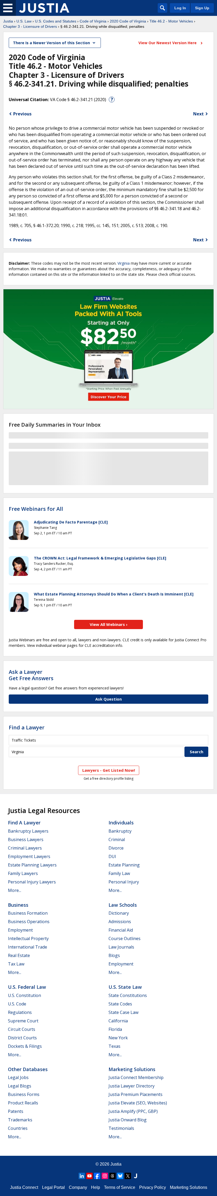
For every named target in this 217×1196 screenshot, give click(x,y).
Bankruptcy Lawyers (28, 831)
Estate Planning (124, 865)
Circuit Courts (21, 1029)
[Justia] (44, 8)
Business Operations (28, 921)
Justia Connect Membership (136, 1077)
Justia (8, 21)
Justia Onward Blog (127, 1120)
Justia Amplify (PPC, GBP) (133, 1111)
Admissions (119, 921)
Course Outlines (124, 938)
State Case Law (123, 1012)
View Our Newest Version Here (168, 42)
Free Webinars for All (36, 509)
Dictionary (118, 913)
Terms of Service (119, 1187)
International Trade (27, 947)
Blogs (114, 955)
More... (14, 890)
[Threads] (112, 1176)
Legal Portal (53, 1187)
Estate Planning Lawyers (32, 865)
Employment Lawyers (29, 856)
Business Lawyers (25, 839)
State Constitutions (127, 995)
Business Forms (23, 1094)
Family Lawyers (23, 873)
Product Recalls (23, 1103)
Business (18, 905)
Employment (20, 930)
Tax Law (16, 964)
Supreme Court (23, 1021)
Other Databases (28, 1069)
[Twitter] (128, 1176)
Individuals (121, 822)
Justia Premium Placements (135, 1094)
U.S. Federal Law (27, 987)
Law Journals (121, 947)
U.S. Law (23, 21)
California (118, 1021)
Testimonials (121, 1128)
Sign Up (202, 8)
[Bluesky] (120, 1176)
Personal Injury (123, 882)
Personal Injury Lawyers (32, 882)
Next (198, 114)
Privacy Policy (152, 1187)
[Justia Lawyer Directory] (135, 1176)
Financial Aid (120, 930)
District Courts (22, 1038)
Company (78, 1187)
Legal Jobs (18, 1077)
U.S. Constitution (24, 995)
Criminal (116, 839)
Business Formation (28, 913)
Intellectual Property (28, 938)
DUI (112, 856)
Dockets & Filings (25, 1046)
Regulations (20, 1012)
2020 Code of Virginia (128, 21)
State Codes (120, 1004)
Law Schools (122, 905)
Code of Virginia (93, 21)
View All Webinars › (109, 624)
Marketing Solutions (131, 1069)
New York (118, 1038)
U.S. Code (17, 1004)
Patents (15, 1111)
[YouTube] (89, 1176)
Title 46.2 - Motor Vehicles (171, 21)
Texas (114, 1046)
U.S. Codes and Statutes (55, 21)
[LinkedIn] (82, 1176)
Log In (180, 8)
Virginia (123, 263)
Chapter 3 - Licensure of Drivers (30, 26)
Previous (22, 114)
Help (95, 1187)
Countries (18, 1128)
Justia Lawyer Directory (131, 1086)
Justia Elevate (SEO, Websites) (137, 1103)
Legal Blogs (19, 1086)
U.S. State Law (125, 987)
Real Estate (19, 955)
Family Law (119, 873)
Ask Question (108, 699)
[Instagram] (105, 1176)
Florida (115, 1029)
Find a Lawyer (26, 727)
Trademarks (20, 1120)
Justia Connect (24, 1187)
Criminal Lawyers (25, 848)
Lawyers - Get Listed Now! (108, 770)
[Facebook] (97, 1176)
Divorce (116, 848)
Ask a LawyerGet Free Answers (31, 675)
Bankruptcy (120, 831)
